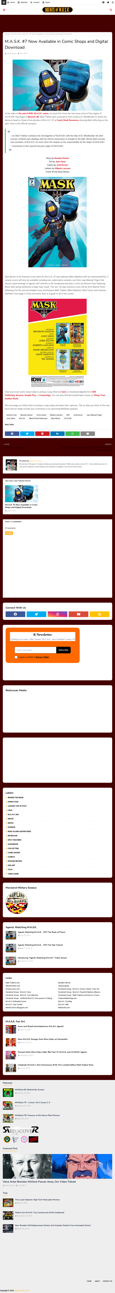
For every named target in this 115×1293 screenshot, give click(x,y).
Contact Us (107, 1281)
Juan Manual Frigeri (94, 415)
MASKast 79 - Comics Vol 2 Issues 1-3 (32, 1102)
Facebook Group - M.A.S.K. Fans (18, 992)
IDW (68, 415)
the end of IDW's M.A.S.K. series (34, 113)
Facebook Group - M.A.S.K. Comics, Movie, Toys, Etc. (79, 989)
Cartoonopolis (63, 986)
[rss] (99, 614)
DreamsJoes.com (13, 989)
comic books (41, 415)
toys (10, 869)
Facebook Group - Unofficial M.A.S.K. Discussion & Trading (29, 998)
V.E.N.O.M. (68, 418)
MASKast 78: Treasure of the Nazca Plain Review (37, 1115)
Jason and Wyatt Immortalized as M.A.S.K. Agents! (41, 1026)
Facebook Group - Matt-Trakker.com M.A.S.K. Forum (78, 995)
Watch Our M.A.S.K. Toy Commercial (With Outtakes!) (39, 1212)
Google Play (30, 395)
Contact (36, 2)
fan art (11, 865)
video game (13, 874)
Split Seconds (14, 840)
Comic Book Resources (68, 120)
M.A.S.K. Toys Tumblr (14, 1004)
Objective (24, 2)
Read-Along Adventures (19, 831)
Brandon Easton (61, 158)
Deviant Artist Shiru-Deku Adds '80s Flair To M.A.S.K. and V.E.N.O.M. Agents (52, 1052)
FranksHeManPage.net (67, 998)
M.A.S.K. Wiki (63, 1004)
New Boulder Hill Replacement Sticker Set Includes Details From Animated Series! (53, 1225)
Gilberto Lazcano (62, 168)
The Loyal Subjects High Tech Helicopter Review (37, 1199)
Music (11, 823)
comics (11, 857)
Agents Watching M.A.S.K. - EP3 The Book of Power (41, 932)
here (64, 392)
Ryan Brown (55, 418)
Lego (10, 810)
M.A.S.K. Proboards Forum (16, 1001)
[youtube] (78, 614)
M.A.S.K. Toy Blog (65, 1001)
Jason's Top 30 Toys (17, 806)
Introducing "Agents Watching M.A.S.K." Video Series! (42, 958)
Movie (10, 819)
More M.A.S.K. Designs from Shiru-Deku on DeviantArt (42, 1039)
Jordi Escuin (62, 165)
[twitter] (108, 2)
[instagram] (112, 2)
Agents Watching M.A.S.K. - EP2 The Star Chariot (40, 945)
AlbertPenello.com (13, 986)
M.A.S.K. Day (13, 814)
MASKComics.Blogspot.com (17, 1008)
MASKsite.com (64, 1008)
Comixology (45, 395)
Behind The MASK (15, 797)
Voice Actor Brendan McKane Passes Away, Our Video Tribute (39, 1181)
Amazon (20, 395)
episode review (15, 861)
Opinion (11, 827)
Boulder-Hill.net (64, 983)
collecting (13, 848)
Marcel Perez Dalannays (38, 418)
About (47, 2)
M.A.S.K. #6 (33, 117)
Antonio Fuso (16, 34)
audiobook (13, 844)
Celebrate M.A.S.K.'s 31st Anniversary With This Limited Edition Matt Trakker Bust (55, 1065)
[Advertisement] (57, 23)
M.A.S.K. (22, 418)
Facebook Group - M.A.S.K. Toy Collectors (22, 995)
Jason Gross (11, 54)
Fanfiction (13, 802)
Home (12, 2)
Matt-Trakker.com (13, 983)
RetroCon (12, 836)
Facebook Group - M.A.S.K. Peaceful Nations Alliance (79, 992)
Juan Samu (60, 161)
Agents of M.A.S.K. (22, 1290)
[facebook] (103, 2)
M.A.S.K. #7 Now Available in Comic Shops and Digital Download (21, 506)
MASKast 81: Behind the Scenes (29, 1089)
